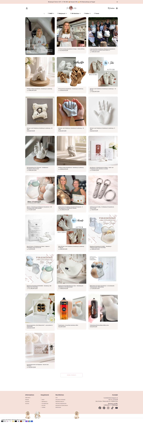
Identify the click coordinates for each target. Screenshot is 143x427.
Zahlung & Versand (60, 399)
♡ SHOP (50, 13)
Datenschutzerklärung (62, 405)
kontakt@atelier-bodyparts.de (111, 397)
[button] (111, 8)
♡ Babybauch (61, 13)
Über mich (27, 397)
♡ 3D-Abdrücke (74, 13)
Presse (27, 399)
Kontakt (27, 401)
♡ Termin (43, 407)
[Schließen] (117, 1)
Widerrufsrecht (60, 401)
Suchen (27, 403)
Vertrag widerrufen (61, 403)
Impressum (58, 407)
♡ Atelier (86, 13)
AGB (56, 397)
